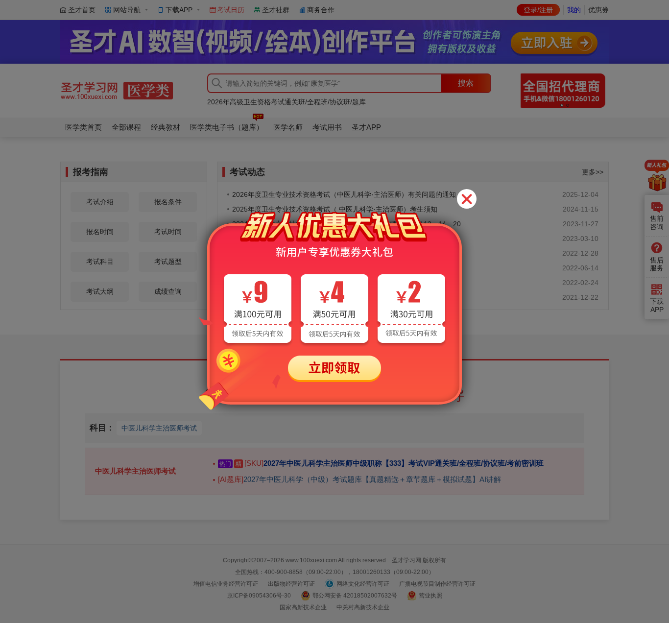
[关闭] (467, 199)
